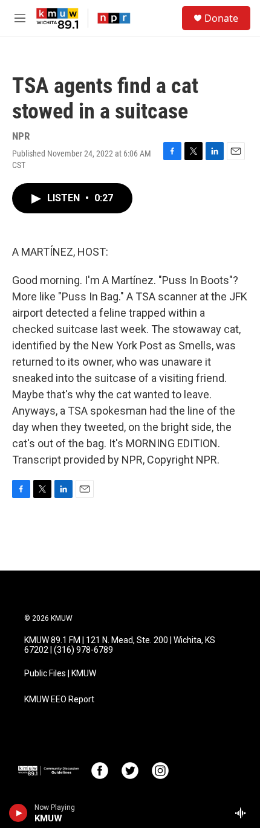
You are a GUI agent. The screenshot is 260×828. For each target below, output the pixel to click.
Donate (221, 18)
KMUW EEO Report (59, 699)
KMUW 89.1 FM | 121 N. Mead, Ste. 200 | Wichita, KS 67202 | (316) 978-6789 (119, 645)
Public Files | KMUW (60, 673)
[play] (18, 813)
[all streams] (244, 813)
